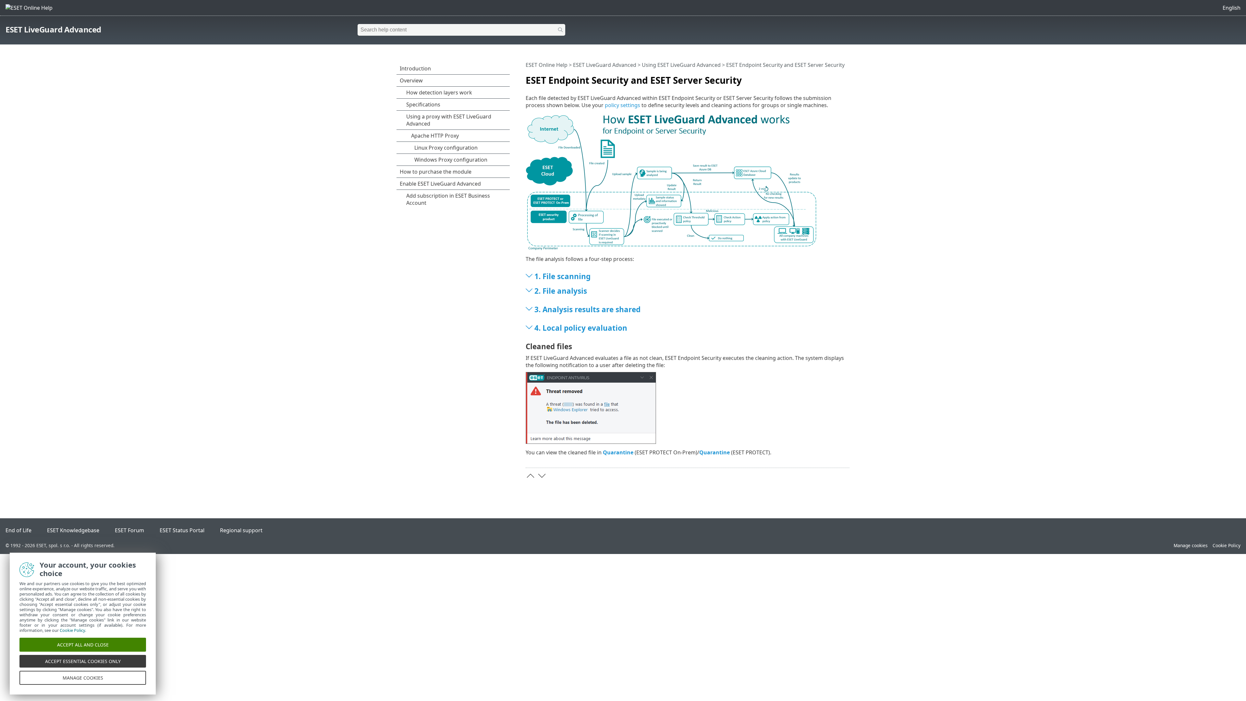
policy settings (622, 105)
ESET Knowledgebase (73, 530)
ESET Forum (129, 530)
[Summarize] (845, 77)
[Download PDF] (836, 77)
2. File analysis (560, 291)
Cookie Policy (1226, 545)
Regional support (241, 530)
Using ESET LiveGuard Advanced (681, 64)
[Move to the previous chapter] (530, 476)
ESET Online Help (547, 64)
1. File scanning (562, 276)
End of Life (18, 530)
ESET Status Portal (182, 530)
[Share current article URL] (826, 77)
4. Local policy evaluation (580, 328)
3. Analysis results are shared (587, 309)
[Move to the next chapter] (542, 476)
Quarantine (618, 452)
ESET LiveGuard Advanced (53, 29)
